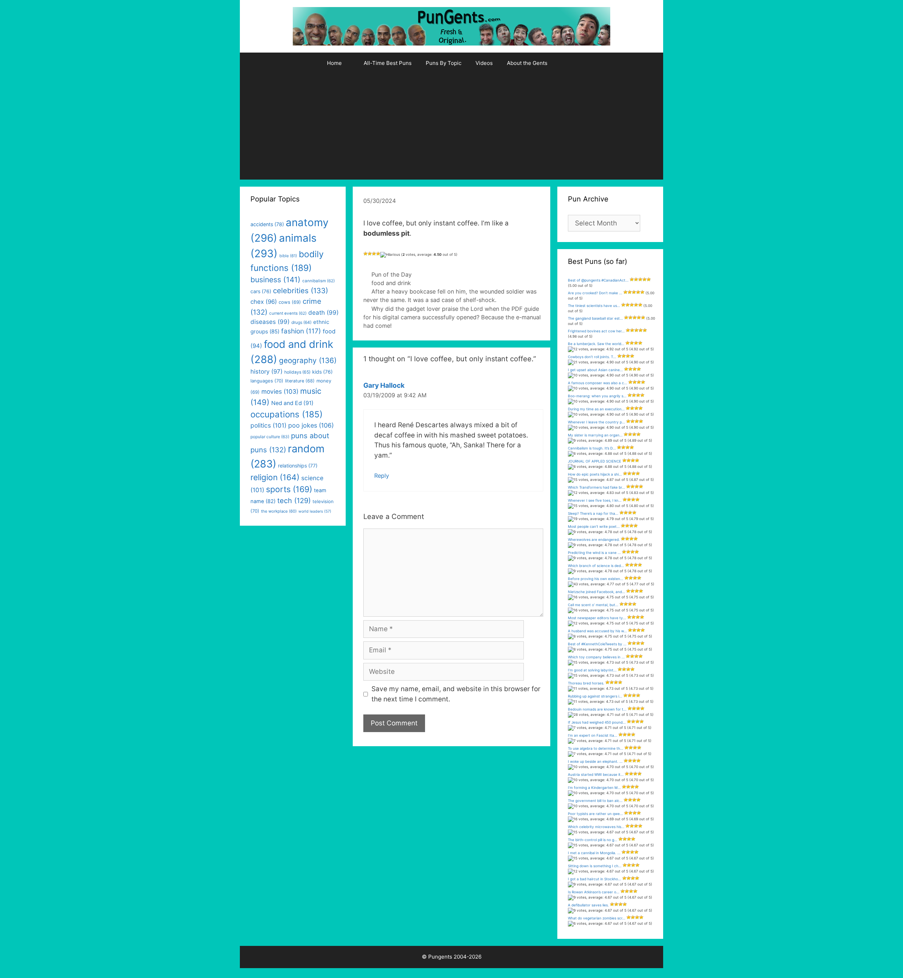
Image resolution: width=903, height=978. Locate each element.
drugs (301, 322)
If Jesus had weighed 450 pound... (597, 722)
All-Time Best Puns (388, 63)
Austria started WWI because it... (596, 774)
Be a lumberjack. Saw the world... (596, 344)
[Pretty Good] (378, 254)
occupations (286, 414)
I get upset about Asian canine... (595, 370)
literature (300, 381)
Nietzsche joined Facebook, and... (596, 592)
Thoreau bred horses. (586, 683)
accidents (267, 224)
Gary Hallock (384, 385)
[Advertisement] (451, 126)
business (275, 279)
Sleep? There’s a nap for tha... (593, 513)
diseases (270, 321)
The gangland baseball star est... (595, 318)
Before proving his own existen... (595, 578)
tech (294, 500)
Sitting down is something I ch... (595, 866)
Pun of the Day (391, 274)
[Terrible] (365, 254)
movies (279, 391)
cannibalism (318, 280)
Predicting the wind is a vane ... (594, 552)
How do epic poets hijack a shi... (595, 474)
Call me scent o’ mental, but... (593, 605)
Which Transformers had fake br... (596, 487)
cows (290, 302)
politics (268, 425)
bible (288, 255)
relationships (297, 466)
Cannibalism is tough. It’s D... (592, 448)
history (266, 371)
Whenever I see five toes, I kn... (595, 500)
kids (322, 372)
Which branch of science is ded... (596, 565)
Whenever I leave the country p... (596, 422)
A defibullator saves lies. (588, 905)
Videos (484, 63)
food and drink (391, 282)
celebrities (300, 290)
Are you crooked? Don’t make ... (595, 293)
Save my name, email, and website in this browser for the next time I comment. (455, 694)
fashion (301, 331)
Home (334, 63)
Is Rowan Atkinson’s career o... (593, 892)
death (323, 312)
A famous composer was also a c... (597, 383)
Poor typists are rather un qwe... (595, 813)
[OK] (374, 254)
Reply (381, 475)
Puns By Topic (443, 63)
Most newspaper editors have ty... (597, 618)
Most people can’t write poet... (594, 526)
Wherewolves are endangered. (594, 539)
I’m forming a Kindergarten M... (594, 787)
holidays (297, 372)
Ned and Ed (292, 403)
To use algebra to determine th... (595, 748)
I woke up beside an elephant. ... (595, 761)
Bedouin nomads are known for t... (597, 709)
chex (263, 301)
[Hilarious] (390, 255)
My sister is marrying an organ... (595, 435)
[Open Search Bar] (572, 63)
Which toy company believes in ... (596, 657)
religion (274, 477)
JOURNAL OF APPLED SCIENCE (594, 461)
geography (308, 360)
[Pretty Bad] (370, 254)
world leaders (314, 511)
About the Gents (527, 63)
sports (289, 489)
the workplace (279, 511)
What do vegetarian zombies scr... (596, 918)
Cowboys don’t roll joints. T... (592, 357)
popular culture (269, 436)
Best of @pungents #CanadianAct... (598, 280)
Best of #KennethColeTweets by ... (597, 644)
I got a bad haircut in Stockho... (594, 879)
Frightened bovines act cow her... (596, 331)
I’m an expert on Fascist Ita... (592, 735)
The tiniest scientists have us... (594, 305)
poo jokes (311, 425)
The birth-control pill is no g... (592, 840)
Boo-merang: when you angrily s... (597, 396)
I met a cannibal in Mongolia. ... (594, 853)
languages (266, 381)
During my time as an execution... (596, 409)
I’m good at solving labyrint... (592, 670)
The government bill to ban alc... (595, 800)
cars (260, 291)
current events (288, 313)
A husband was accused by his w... (597, 631)
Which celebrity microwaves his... (596, 827)
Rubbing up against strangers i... (595, 696)
